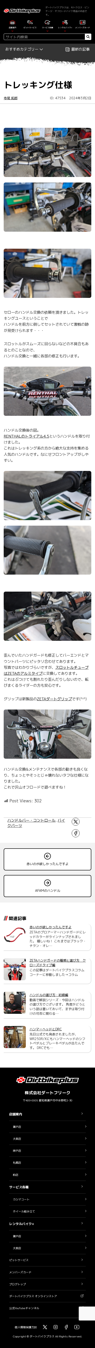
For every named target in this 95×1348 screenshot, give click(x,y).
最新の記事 (80, 49)
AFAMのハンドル (47, 890)
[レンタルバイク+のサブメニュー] (65, 30)
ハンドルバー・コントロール (31, 820)
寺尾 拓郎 (11, 98)
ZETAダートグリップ (54, 698)
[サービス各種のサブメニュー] (47, 30)
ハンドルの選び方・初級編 (49, 995)
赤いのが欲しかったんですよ (47, 864)
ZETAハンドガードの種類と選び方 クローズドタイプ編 (58, 962)
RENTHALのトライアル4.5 (26, 436)
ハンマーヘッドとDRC (46, 1029)
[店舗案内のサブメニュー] (12, 30)
